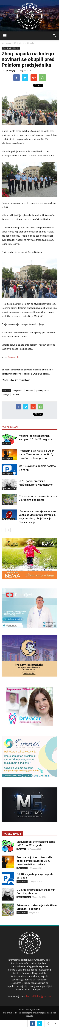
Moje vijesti (19, 43)
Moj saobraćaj (8, 519)
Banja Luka (17, 390)
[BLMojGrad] (29, 14)
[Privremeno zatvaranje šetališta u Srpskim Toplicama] (9, 499)
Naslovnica (6, 43)
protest (16, 394)
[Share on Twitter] (39, 1023)
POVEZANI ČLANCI (10, 427)
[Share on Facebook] (32, 1023)
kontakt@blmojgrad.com (38, 996)
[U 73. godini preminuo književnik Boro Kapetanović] (9, 484)
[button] (54, 35)
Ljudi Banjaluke (9, 489)
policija (6, 394)
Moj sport (6, 443)
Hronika (30, 43)
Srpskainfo (13, 357)
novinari (29, 390)
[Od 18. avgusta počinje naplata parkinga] (9, 469)
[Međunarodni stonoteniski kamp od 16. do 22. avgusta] (9, 439)
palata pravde (43, 390)
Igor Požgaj (10, 70)
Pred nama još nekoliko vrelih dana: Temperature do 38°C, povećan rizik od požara (36, 454)
